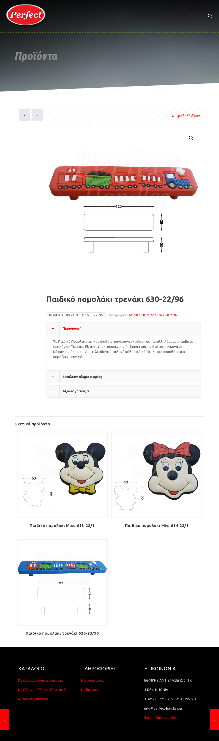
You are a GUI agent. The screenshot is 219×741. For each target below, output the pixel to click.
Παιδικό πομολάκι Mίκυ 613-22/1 (62, 525)
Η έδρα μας (90, 689)
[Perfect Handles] (27, 16)
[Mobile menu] (191, 16)
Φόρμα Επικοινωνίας (160, 717)
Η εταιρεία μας (92, 680)
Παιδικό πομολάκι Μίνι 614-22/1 (157, 525)
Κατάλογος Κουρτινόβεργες (40, 680)
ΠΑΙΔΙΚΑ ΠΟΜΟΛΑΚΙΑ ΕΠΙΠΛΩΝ (153, 315)
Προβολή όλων (188, 116)
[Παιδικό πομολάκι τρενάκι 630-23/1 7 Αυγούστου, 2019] (4, 719)
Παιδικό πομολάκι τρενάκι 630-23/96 (62, 633)
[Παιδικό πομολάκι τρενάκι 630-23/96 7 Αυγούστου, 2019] (214, 719)
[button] (191, 138)
